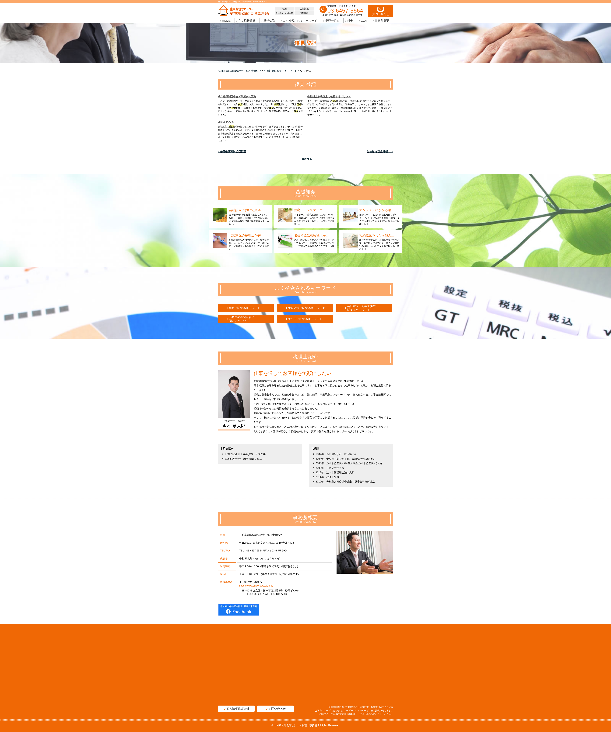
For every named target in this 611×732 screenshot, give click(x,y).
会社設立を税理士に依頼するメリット (329, 96)
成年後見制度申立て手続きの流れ (237, 96)
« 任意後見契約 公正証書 (232, 151)
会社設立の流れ (227, 122)
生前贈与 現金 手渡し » (380, 151)
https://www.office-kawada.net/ (256, 585)
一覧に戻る (305, 159)
